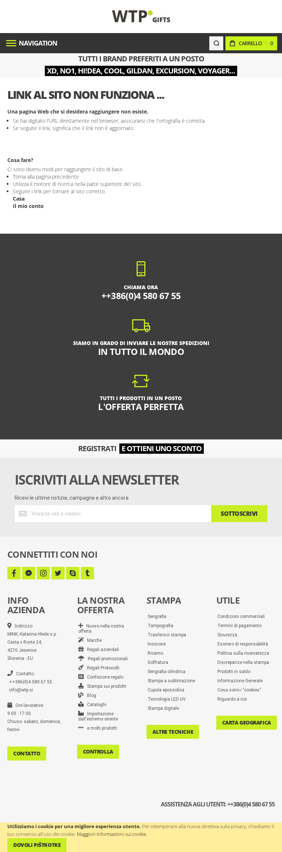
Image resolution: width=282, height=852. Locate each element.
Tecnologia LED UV (167, 699)
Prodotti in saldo (233, 671)
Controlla (98, 751)
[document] (141, 837)
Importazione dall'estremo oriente (98, 716)
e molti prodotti (100, 728)
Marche (93, 640)
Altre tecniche (172, 731)
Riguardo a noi (232, 699)
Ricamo (155, 653)
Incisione (157, 644)
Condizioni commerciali (241, 616)
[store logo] (141, 16)
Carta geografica (246, 722)
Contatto (26, 753)
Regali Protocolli (101, 668)
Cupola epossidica (166, 690)
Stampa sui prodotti (105, 686)
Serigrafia (157, 616)
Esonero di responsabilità (242, 644)
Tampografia (160, 625)
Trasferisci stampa (167, 634)
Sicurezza (227, 634)
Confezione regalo (103, 677)
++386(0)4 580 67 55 (30, 681)
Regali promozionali (106, 658)
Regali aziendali (101, 649)
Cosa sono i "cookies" (239, 690)
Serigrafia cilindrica (166, 671)
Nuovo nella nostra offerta (101, 628)
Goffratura (158, 662)
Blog (90, 695)
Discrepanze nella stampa (243, 662)
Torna (19, 176)
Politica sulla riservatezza (243, 653)
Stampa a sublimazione (171, 680)
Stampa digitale (163, 708)
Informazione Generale (240, 680)
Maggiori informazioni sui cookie (111, 834)
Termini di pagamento (239, 625)
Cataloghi (95, 704)
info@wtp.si (21, 690)
